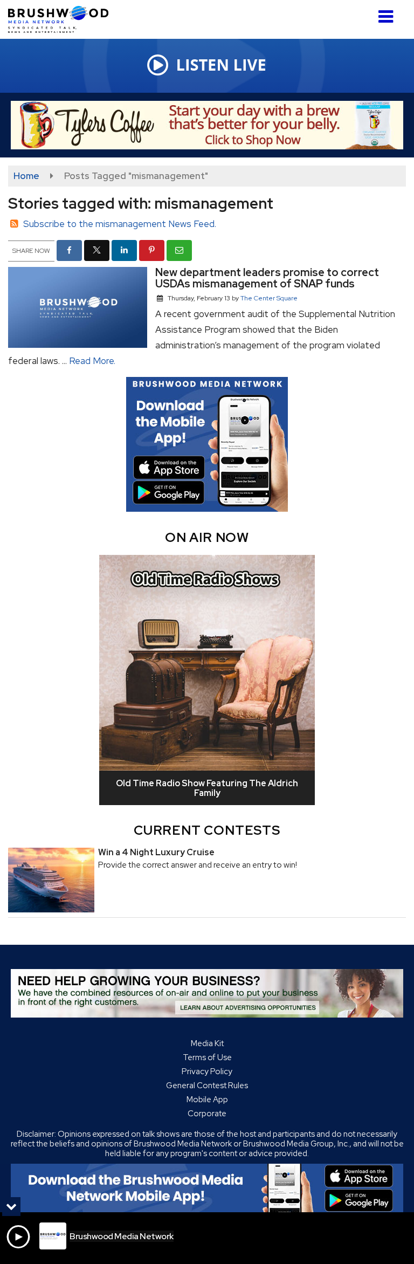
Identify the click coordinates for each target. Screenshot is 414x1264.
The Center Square (269, 298)
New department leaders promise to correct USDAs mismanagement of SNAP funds (267, 278)
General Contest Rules (207, 1085)
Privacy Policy (207, 1071)
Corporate (207, 1113)
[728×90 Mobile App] (207, 1188)
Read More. (92, 361)
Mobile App (207, 1099)
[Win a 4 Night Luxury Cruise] (51, 880)
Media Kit (207, 1043)
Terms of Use (207, 1057)
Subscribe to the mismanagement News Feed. (119, 224)
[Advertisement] (207, 125)
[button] (386, 12)
